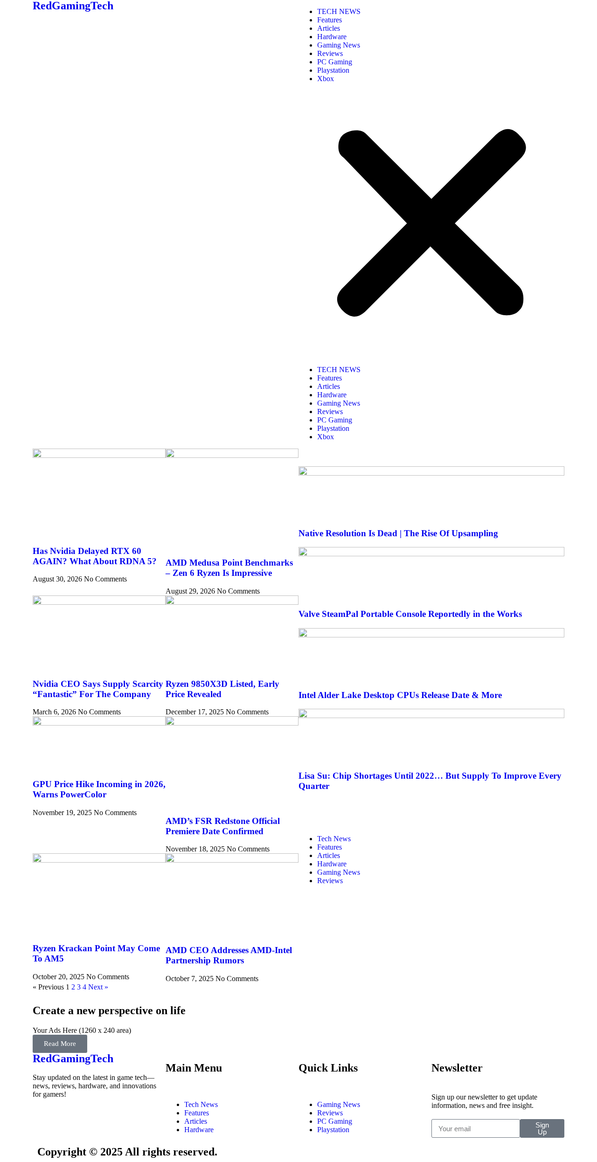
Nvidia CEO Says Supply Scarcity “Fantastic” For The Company (98, 689)
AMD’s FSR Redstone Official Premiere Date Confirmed (223, 826)
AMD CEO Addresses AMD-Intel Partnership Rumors (229, 955)
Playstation (333, 70)
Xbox (325, 79)
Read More (60, 1043)
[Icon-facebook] (44, 1119)
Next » (98, 987)
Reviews (330, 53)
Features (329, 20)
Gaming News (338, 45)
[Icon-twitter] (69, 1119)
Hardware (332, 37)
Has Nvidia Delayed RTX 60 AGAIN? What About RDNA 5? (95, 556)
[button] (431, 224)
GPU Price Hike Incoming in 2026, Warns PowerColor (99, 789)
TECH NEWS (339, 11)
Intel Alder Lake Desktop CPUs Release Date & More (400, 695)
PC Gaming (334, 62)
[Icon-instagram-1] (94, 1119)
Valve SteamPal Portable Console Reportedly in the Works (410, 614)
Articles (328, 28)
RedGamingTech (73, 1058)
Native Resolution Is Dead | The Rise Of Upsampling (398, 533)
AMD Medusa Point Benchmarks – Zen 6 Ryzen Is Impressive (229, 568)
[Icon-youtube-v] (120, 1119)
